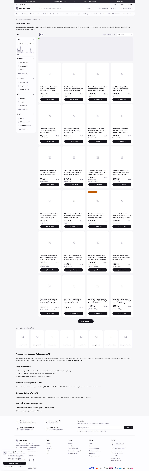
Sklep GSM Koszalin (94, 448)
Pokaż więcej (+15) (23, 109)
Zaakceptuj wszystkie (15, 463)
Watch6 (57, 387)
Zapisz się (128, 427)
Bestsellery (49, 448)
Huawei (66, 14)
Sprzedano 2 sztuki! (48, 266)
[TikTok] (29, 460)
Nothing (85, 14)
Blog (48, 453)
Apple (17, 14)
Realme (73, 14)
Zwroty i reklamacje (73, 448)
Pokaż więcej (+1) (23, 73)
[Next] (130, 339)
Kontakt (91, 446)
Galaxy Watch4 (44, 387)
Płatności (70, 446)
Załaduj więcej (85, 321)
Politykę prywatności (20, 459)
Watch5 (52, 387)
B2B (131, 4)
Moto (38, 14)
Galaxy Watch (28, 19)
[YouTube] (33, 460)
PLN (115, 4)
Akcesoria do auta (128, 14)
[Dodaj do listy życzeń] (57, 65)
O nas (90, 443)
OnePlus (45, 14)
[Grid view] (40, 34)
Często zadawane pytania (74, 451)
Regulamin (92, 453)
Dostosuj (21, 466)
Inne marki (94, 14)
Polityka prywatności (94, 456)
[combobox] (125, 34)
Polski (121, 4)
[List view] (42, 34)
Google (52, 14)
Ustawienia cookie (72, 453)
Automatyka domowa (114, 14)
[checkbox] (18, 62)
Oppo (79, 14)
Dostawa (70, 443)
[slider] (18, 54)
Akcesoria (102, 14)
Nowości (49, 443)
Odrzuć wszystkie (8, 466)
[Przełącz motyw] (126, 4)
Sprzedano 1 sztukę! (97, 266)
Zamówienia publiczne (95, 451)
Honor (59, 14)
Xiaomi (32, 14)
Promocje (49, 446)
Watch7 (62, 387)
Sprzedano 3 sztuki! (97, 181)
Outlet (48, 451)
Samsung (24, 14)
